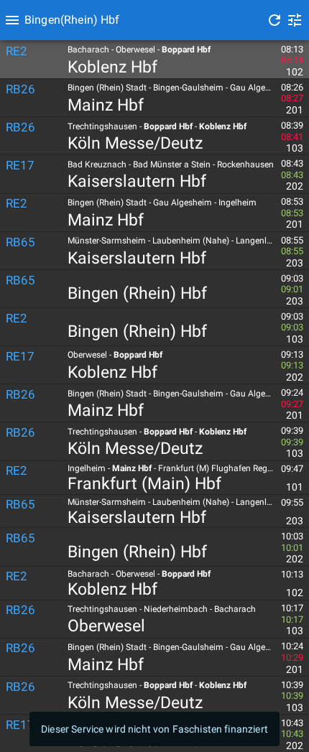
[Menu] (12, 20)
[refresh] (274, 20)
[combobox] (142, 20)
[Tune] (294, 20)
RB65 (20, 242)
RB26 (20, 89)
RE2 (16, 51)
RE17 (20, 165)
